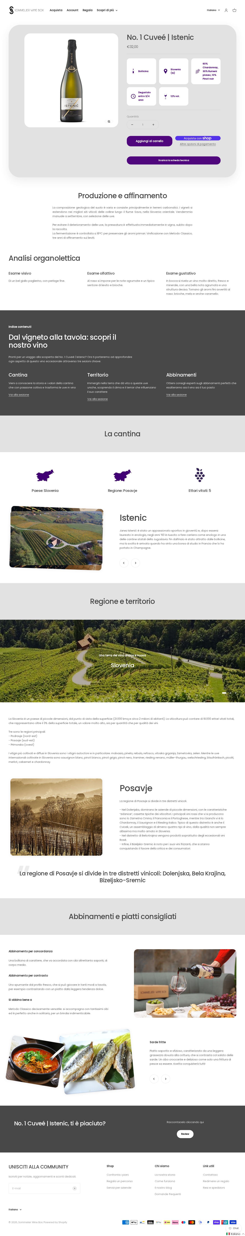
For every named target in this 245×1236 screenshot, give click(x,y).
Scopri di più (105, 10)
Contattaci (210, 1175)
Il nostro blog (163, 1187)
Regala (88, 10)
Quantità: (133, 116)
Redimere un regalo (216, 1181)
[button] (235, 1234)
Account (72, 10)
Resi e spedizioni (214, 1187)
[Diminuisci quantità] (132, 124)
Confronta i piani (118, 1175)
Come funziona (165, 1181)
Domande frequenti (168, 1194)
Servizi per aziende (119, 1187)
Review (185, 1134)
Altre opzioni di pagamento (198, 144)
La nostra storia (165, 1175)
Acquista (56, 10)
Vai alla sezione (19, 394)
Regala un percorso (120, 1181)
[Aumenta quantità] (153, 124)
